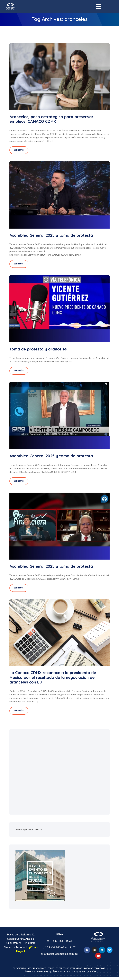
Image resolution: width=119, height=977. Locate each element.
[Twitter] (109, 950)
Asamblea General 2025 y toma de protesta (51, 235)
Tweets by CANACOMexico (29, 829)
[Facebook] (87, 950)
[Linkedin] (102, 950)
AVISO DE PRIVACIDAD (95, 968)
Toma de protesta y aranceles (38, 349)
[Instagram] (94, 950)
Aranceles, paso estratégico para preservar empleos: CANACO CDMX (51, 119)
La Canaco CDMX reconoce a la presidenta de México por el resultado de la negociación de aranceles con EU (52, 677)
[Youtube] (98, 956)
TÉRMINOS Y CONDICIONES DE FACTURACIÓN (74, 971)
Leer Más (19, 150)
